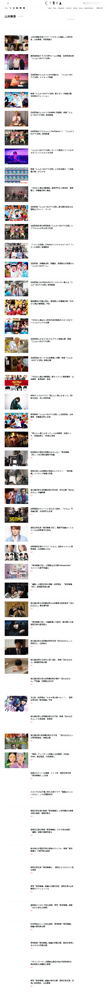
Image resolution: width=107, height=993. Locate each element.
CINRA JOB (99, 8)
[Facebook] (17, 8)
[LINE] (24, 8)
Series (81, 8)
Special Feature (88, 8)
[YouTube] (21, 8)
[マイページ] (8, 3)
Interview (68, 8)
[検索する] (84, 3)
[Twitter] (10, 8)
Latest (50, 8)
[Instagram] (14, 8)
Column (75, 8)
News (54, 8)
